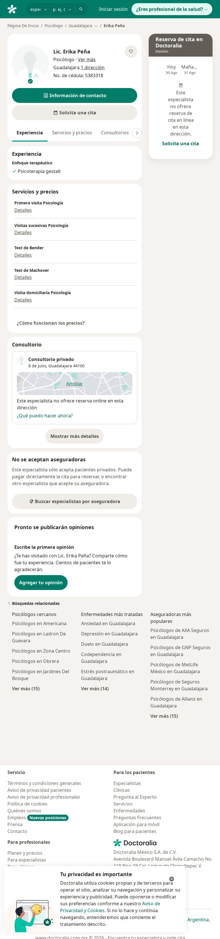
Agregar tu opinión (41, 582)
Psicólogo (54, 25)
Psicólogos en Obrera (35, 661)
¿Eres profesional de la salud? (169, 9)
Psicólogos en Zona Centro (41, 651)
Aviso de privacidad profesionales (43, 797)
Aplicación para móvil (136, 824)
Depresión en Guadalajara (109, 634)
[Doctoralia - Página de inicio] (14, 8)
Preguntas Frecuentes (137, 817)
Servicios (123, 804)
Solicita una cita (180, 143)
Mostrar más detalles (77, 438)
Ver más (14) (95, 688)
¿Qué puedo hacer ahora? (45, 415)
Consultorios (115, 132)
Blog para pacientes (134, 831)
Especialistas (127, 783)
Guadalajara (60, 365)
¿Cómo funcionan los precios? (51, 323)
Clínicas (121, 790)
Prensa (15, 824)
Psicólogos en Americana (39, 623)
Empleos (36, 817)
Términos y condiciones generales (44, 783)
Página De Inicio (23, 25)
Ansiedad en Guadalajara (108, 623)
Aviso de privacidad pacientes (39, 790)
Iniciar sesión (113, 9)
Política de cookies (27, 804)
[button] (74, 95)
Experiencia (30, 132)
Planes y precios (24, 853)
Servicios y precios (72, 132)
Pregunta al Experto (135, 797)
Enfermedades (129, 811)
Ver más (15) (26, 688)
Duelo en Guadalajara (104, 644)
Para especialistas (26, 860)
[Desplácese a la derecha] (137, 133)
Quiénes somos (24, 811)
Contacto (17, 831)
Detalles (23, 210)
